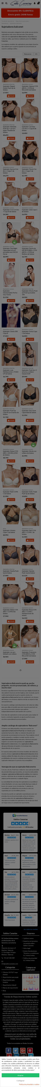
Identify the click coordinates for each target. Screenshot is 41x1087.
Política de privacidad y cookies (29, 1084)
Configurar (20, 1081)
